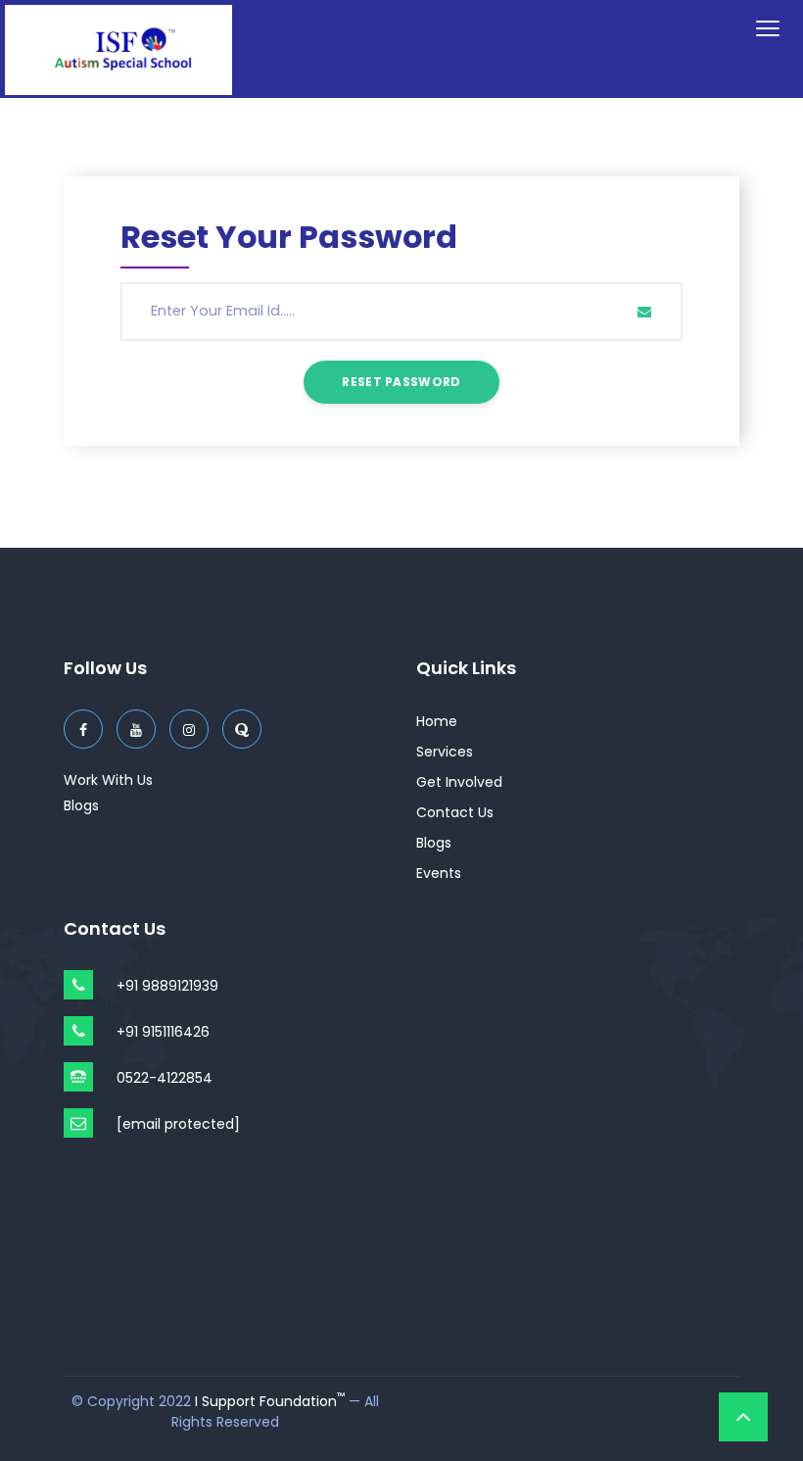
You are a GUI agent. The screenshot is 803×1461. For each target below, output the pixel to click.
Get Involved (459, 782)
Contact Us (455, 812)
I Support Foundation (270, 1401)
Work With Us (108, 780)
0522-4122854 (165, 1078)
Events (438, 873)
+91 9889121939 (167, 986)
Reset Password (401, 381)
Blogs (81, 805)
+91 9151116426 (163, 1032)
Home (436, 721)
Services (444, 751)
